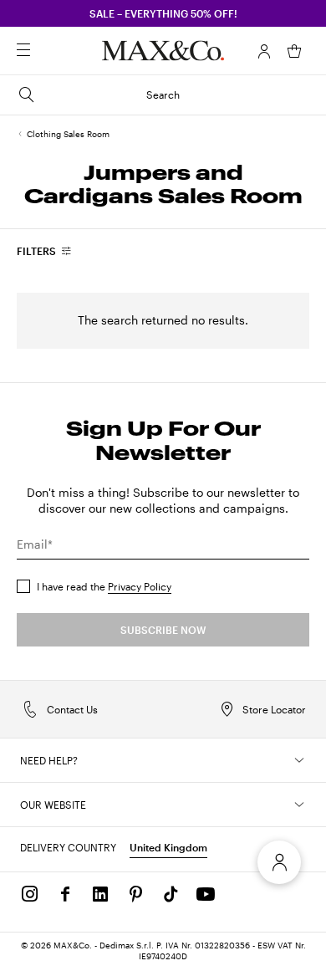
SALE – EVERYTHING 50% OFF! (163, 13)
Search (163, 94)
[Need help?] (299, 760)
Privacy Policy (139, 586)
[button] (264, 51)
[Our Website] (299, 804)
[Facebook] (65, 894)
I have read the (104, 586)
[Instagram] (30, 894)
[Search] (46, 51)
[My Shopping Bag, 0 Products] (294, 51)
